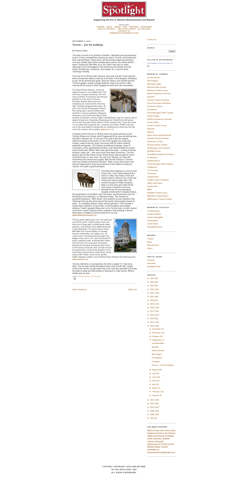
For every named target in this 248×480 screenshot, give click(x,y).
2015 (152, 318)
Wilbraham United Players (157, 196)
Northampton (152, 220)
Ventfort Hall (152, 186)
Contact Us (151, 39)
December (156, 329)
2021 (152, 297)
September (157, 340)
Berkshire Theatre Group (157, 90)
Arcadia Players (153, 77)
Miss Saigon (157, 354)
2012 (152, 400)
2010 (152, 407)
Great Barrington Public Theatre (160, 113)
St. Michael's (152, 157)
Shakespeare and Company (158, 148)
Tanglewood (152, 167)
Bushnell (150, 97)
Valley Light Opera (154, 183)
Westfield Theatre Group (157, 193)
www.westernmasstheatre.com (161, 452)
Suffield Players (153, 161)
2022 (152, 293)
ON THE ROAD (144, 29)
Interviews (151, 263)
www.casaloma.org (80, 259)
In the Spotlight (151, 63)
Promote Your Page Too (165, 63)
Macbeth (155, 347)
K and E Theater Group (156, 125)
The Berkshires (153, 211)
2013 (152, 326)
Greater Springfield (155, 217)
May (154, 381)
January (155, 395)
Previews (151, 260)
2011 (152, 403)
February (156, 392)
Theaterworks (152, 177)
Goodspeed (152, 109)
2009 (152, 411)
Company (156, 361)
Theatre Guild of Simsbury (158, 180)
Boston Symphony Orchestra (159, 93)
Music (149, 242)
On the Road (96, 276)
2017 (152, 311)
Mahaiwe (151, 129)
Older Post (132, 289)
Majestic (150, 132)
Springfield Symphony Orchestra (160, 154)
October (155, 336)
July (154, 373)
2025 (152, 282)
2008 (152, 414)
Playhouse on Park (155, 141)
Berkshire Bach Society (156, 87)
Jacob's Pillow (153, 122)
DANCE (117, 27)
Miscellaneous (84, 276)
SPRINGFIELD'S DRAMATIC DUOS (124, 33)
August (155, 370)
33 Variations (157, 358)
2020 (152, 300)
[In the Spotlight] (148, 66)
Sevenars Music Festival (157, 145)
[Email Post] (74, 278)
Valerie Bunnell (158, 350)
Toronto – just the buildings (87, 44)
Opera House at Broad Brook (159, 135)
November (156, 333)
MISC (125, 27)
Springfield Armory (154, 227)
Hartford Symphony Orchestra (159, 119)
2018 (152, 307)
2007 (152, 418)
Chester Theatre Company (158, 100)
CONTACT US (124, 31)
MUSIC (109, 27)
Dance (150, 248)
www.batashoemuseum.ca (84, 215)
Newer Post (77, 289)
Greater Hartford (154, 214)
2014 (152, 322)
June (154, 377)
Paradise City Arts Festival (158, 138)
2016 (152, 315)
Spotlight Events (153, 151)
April (154, 384)
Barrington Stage (154, 84)
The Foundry (152, 170)
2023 (152, 289)
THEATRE (100, 27)
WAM (149, 189)
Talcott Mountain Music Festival (160, 164)
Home (84, 289)
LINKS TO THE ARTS (106, 29)
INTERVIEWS (146, 27)
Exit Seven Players (154, 106)
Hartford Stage (153, 116)
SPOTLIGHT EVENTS (128, 29)
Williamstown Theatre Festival (159, 199)
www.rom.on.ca (107, 129)
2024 (152, 286)
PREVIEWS (134, 27)
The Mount (151, 173)
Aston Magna (152, 81)
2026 (152, 278)
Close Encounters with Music (159, 103)
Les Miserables (158, 343)
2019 (152, 304)
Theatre (150, 239)
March (155, 388)
